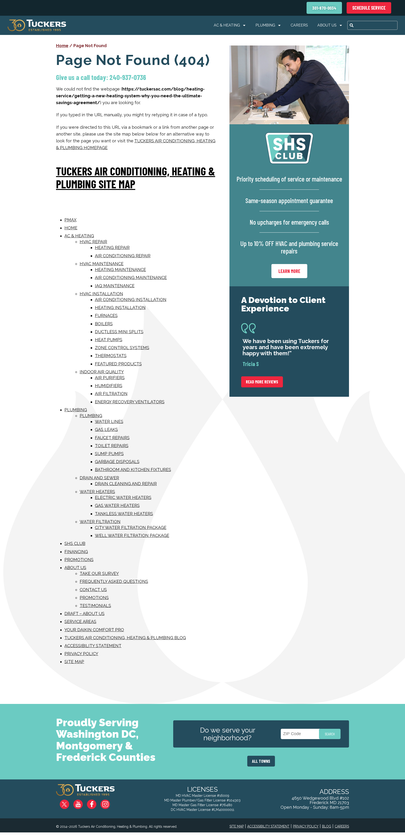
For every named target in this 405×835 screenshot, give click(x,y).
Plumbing (265, 25)
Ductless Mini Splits (119, 331)
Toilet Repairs (111, 445)
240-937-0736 (127, 77)
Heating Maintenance (120, 269)
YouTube (82, 802)
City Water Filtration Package (130, 527)
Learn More (289, 271)
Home (62, 45)
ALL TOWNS (261, 761)
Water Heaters (97, 491)
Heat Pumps (108, 339)
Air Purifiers (110, 377)
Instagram (108, 802)
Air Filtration (111, 393)
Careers (299, 25)
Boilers (104, 323)
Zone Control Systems (122, 347)
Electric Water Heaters (123, 497)
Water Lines (109, 421)
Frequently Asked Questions (114, 581)
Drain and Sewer (99, 477)
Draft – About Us (84, 613)
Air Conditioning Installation (130, 299)
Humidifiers (108, 385)
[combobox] (372, 25)
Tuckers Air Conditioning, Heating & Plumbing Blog (125, 637)
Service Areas (80, 621)
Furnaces (106, 315)
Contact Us (93, 589)
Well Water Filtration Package (132, 535)
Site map (74, 661)
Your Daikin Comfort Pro (94, 629)
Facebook (95, 802)
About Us (327, 25)
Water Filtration (100, 521)
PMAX (70, 219)
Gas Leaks (106, 429)
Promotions (79, 559)
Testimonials (95, 605)
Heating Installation (120, 307)
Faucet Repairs (112, 437)
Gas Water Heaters (117, 505)
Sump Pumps (109, 453)
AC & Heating (227, 25)
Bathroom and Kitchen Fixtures (133, 469)
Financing (76, 551)
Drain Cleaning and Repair (126, 483)
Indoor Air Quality (102, 371)
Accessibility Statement (92, 645)
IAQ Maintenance (115, 285)
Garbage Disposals (117, 461)
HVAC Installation (101, 293)
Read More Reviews (262, 381)
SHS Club (74, 543)
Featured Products (118, 363)
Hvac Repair (93, 241)
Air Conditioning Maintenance (131, 277)
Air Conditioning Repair (122, 255)
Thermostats (111, 355)
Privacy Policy (81, 653)
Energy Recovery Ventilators (130, 401)
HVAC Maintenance (102, 263)
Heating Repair (112, 247)
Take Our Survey (99, 573)
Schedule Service (369, 8)
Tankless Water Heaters (124, 513)
